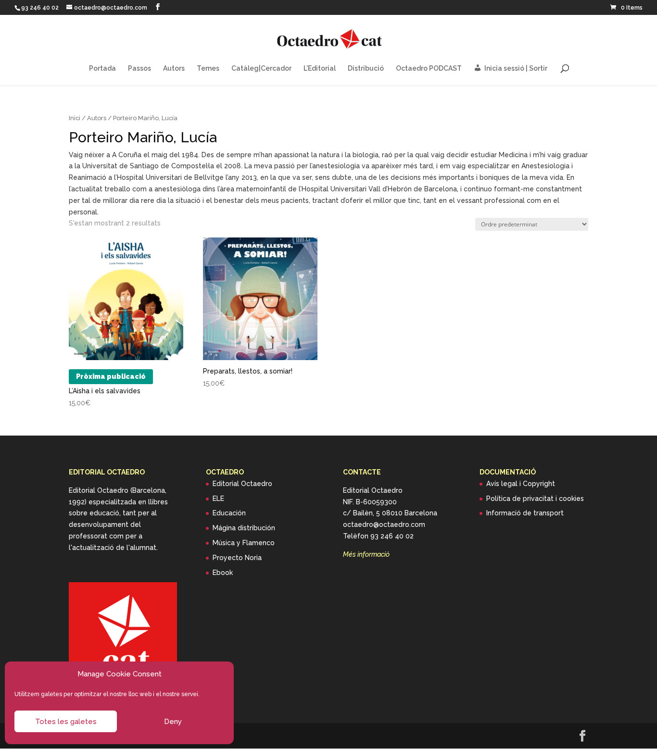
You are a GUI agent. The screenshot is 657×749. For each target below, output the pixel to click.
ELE (218, 498)
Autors (174, 68)
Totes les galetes (66, 721)
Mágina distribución (244, 528)
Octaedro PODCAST (429, 68)
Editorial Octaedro (242, 483)
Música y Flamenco (244, 543)
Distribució (366, 68)
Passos (139, 68)
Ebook (223, 572)
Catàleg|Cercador (261, 68)
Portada (102, 68)
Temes (208, 68)
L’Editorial (319, 68)
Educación (229, 513)
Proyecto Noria (237, 558)
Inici (74, 118)
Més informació (366, 554)
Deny (173, 721)
